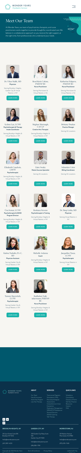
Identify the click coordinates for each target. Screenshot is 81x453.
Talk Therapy (51, 417)
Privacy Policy (48, 451)
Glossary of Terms (71, 400)
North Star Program (37, 400)
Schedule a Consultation (70, 396)
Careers (68, 406)
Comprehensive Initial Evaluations (54, 405)
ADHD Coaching (52, 415)
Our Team (34, 395)
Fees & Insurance (36, 397)
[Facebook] (3, 419)
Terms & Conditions (34, 451)
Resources (69, 404)
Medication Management (54, 408)
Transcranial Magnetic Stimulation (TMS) (53, 396)
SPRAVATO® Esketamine (54, 410)
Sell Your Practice (71, 402)
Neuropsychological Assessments (53, 401)
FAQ (67, 408)
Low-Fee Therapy (36, 402)
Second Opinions (52, 412)
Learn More (12, 98)
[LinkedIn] (7, 419)
